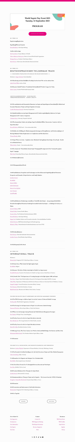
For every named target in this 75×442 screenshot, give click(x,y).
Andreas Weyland (19, 348)
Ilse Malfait (12, 180)
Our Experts (13, 427)
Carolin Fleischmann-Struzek (16, 109)
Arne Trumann (13, 191)
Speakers (23, 401)
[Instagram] (34, 437)
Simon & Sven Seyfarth (15, 188)
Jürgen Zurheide (19, 77)
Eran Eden (12, 367)
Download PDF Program (37, 33)
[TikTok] (38, 437)
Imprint (63, 427)
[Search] (10, 0)
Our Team (12, 429)
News (37, 429)
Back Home (51, 401)
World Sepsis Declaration (37, 424)
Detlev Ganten (13, 89)
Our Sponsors (13, 421)
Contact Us (37, 419)
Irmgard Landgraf (14, 284)
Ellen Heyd (12, 154)
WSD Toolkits (62, 421)
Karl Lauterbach (13, 53)
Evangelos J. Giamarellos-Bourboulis (18, 379)
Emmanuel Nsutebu (14, 308)
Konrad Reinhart (14, 47)
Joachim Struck (13, 373)
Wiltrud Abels (13, 145)
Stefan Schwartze (14, 222)
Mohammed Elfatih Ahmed (16, 333)
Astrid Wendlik (13, 193)
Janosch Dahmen (14, 208)
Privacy (63, 429)
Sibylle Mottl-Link (14, 289)
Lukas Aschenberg (14, 354)
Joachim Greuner (14, 178)
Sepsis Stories (62, 424)
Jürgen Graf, (13, 219)
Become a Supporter (37, 427)
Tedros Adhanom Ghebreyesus (17, 56)
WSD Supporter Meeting (37, 421)
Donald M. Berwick (14, 272)
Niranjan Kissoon (14, 59)
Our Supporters (13, 419)
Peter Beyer (12, 279)
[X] (32, 437)
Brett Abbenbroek (14, 320)
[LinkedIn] (40, 437)
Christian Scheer (13, 118)
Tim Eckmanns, (13, 287)
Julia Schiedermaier (14, 185)
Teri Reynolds (13, 302)
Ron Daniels (13, 314)
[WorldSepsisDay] (42, 437)
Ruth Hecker (13, 61)
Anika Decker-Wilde (14, 83)
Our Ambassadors (14, 424)
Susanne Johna (13, 214)
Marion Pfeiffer (13, 183)
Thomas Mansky (13, 136)
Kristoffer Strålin (14, 327)
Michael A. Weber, (14, 224)
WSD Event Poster (61, 419)
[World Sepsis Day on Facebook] (36, 437)
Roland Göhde (13, 211)
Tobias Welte (13, 281)
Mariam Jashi (13, 260)
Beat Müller (12, 361)
